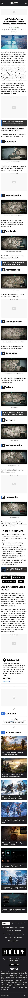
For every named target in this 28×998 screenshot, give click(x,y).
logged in (11, 721)
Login (12, 923)
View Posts (6, 681)
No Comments (23, 29)
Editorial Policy (18, 930)
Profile (17, 923)
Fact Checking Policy (8, 934)
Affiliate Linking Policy (13, 940)
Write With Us (5, 923)
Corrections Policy (19, 934)
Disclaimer (21, 927)
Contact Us (6, 927)
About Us (22, 923)
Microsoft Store (18, 577)
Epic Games (6, 577)
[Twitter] (9, 678)
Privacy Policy (13, 927)
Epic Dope (7, 995)
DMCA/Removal (9, 930)
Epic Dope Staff (15, 27)
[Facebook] (4, 678)
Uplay (21, 581)
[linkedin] (11, 678)
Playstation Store (9, 581)
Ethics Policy (8, 937)
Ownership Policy (17, 937)
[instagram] (6, 678)
